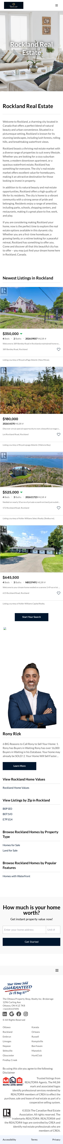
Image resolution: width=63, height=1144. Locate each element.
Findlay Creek (10, 1060)
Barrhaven (37, 1046)
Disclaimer (9, 1072)
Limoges (7, 1041)
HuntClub (37, 1055)
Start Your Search (31, 616)
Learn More (19, 765)
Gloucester (8, 1055)
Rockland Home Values (16, 787)
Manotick (36, 1050)
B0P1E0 (7, 808)
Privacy (56, 1139)
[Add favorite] (59, 349)
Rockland (7, 1031)
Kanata (35, 1027)
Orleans (36, 1031)
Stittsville (7, 1050)
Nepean (7, 1046)
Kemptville (37, 1041)
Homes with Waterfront (16, 876)
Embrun (7, 1036)
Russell (35, 1036)
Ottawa (6, 1027)
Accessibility (9, 1139)
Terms (34, 1139)
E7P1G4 (7, 819)
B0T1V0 (7, 814)
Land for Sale (10, 850)
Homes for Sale (11, 845)
